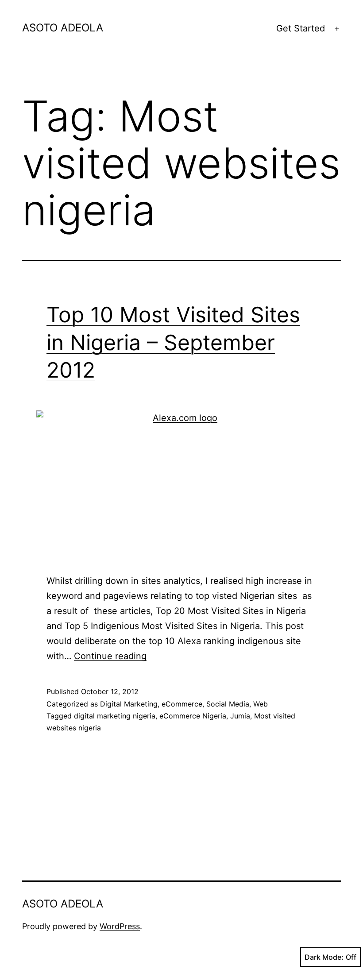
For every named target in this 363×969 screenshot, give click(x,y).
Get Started (300, 28)
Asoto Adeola (62, 27)
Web (260, 703)
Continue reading (110, 656)
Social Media (227, 703)
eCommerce (182, 703)
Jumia (240, 715)
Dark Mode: (324, 957)
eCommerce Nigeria (192, 715)
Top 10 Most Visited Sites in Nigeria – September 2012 (173, 342)
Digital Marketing (129, 703)
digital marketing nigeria (114, 715)
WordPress (120, 926)
